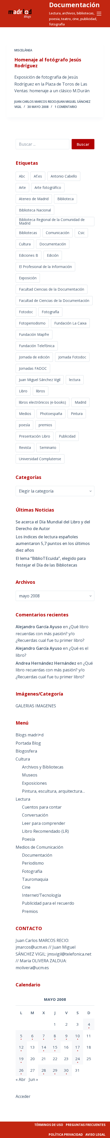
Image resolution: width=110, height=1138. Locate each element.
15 (55, 1047)
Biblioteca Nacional (35, 210)
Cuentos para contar (42, 807)
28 (43, 1070)
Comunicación (57, 232)
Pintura (77, 413)
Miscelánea (23, 50)
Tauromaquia (35, 879)
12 (21, 1047)
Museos (29, 775)
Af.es (38, 176)
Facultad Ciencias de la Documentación (51, 289)
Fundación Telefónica (36, 345)
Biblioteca (65, 198)
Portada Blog (28, 743)
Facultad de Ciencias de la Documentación (54, 300)
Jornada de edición (34, 357)
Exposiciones (34, 783)
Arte (22, 187)
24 (77, 1058)
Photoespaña (51, 413)
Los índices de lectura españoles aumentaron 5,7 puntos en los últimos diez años (53, 543)
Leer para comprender (43, 823)
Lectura (23, 799)
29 (55, 1070)
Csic (81, 232)
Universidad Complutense (40, 458)
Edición (53, 255)
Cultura (25, 244)
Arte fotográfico (48, 187)
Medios (25, 413)
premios (45, 424)
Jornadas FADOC (33, 368)
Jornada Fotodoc (72, 357)
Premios (30, 911)
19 (21, 1058)
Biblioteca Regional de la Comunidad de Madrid (52, 221)
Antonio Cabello (64, 176)
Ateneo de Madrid (34, 198)
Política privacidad (66, 1134)
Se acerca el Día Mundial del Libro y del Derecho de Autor (53, 525)
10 (77, 1035)
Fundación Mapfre (34, 334)
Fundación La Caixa (70, 323)
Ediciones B (28, 255)
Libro (23, 390)
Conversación (35, 815)
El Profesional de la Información (45, 266)
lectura (74, 379)
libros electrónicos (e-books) (42, 402)
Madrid (80, 402)
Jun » (33, 1079)
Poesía (28, 839)
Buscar (83, 144)
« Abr (21, 1079)
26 (21, 1070)
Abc (22, 176)
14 (43, 1047)
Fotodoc (26, 311)
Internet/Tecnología (41, 895)
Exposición (28, 277)
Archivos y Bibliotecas (42, 767)
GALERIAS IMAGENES (36, 706)
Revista (25, 447)
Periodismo (33, 863)
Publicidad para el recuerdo (48, 903)
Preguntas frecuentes (85, 1125)
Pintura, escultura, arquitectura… (53, 791)
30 (66, 1070)
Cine (26, 887)
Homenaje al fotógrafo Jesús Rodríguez (47, 63)
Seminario (48, 447)
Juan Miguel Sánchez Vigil (39, 379)
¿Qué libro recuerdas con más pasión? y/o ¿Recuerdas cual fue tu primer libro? (52, 633)
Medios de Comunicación (39, 847)
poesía (24, 424)
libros (40, 390)
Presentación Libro (34, 436)
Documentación (74, 4)
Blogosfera (26, 751)
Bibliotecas (28, 232)
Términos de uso (48, 1125)
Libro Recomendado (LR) (45, 831)
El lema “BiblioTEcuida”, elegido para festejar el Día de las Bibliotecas (51, 562)
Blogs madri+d (29, 735)
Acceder (23, 1096)
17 (77, 1047)
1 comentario (65, 107)
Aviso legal (95, 1134)
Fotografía (50, 311)
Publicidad (67, 436)
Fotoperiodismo (32, 323)
